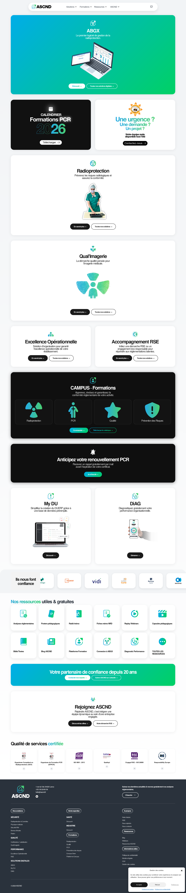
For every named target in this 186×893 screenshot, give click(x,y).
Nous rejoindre (126, 823)
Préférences (175, 885)
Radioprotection (71, 841)
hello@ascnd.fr (41, 792)
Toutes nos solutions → (103, 226)
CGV (123, 861)
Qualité (68, 844)
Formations (72, 835)
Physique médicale (17, 824)
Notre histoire (126, 817)
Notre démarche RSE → (105, 723)
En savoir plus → (80, 226)
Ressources (128, 831)
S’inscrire (128, 795)
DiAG (12, 871)
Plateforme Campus (72, 856)
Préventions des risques (73, 850)
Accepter (139, 885)
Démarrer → (135, 555)
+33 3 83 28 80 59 (42, 789)
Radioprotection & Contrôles (19, 821)
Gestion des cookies (128, 864)
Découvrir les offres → (80, 723)
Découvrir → (50, 555)
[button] (182, 870)
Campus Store (71, 853)
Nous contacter (127, 826)
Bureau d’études (16, 830)
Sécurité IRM (15, 827)
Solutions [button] (70, 6)
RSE (12, 857)
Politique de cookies (148, 889)
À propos (127, 811)
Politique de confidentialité (162, 889)
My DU (13, 868)
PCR (68, 847)
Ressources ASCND (129, 844)
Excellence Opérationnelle (19, 854)
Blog (123, 838)
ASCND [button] (114, 6)
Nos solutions (18, 811)
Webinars (125, 841)
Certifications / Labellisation (19, 842)
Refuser (157, 885)
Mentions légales (127, 858)
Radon (13, 833)
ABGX (13, 865)
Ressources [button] (99, 6)
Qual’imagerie (15, 845)
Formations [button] (85, 6)
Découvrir (69, 821)
